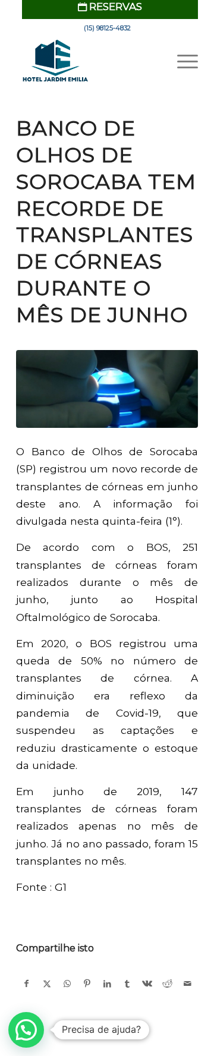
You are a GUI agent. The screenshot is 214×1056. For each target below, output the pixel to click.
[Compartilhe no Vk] (148, 983)
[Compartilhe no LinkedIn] (107, 983)
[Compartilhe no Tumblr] (127, 983)
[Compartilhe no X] (47, 983)
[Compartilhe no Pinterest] (87, 983)
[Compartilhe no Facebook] (27, 983)
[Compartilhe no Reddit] (167, 983)
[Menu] (181, 61)
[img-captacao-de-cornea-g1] (107, 389)
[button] (26, 1030)
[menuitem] (110, 7)
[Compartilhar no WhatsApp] (67, 983)
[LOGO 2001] (89, 61)
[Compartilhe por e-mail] (187, 983)
